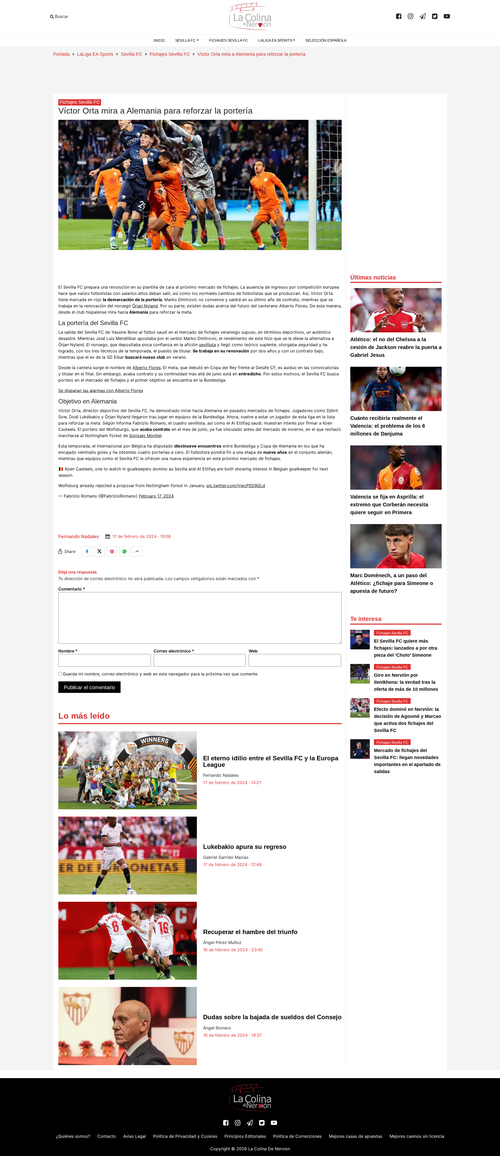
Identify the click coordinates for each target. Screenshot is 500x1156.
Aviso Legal (134, 1136)
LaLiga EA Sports (95, 54)
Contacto (106, 1136)
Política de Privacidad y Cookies (185, 1136)
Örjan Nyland (145, 305)
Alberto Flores (147, 367)
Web (253, 651)
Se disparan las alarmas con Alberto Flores (100, 390)
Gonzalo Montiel (145, 435)
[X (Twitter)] (435, 16)
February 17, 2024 (156, 496)
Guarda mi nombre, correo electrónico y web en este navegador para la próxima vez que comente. (160, 673)
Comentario (71, 589)
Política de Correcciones (297, 1136)
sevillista (207, 344)
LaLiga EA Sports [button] (275, 40)
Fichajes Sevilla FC (228, 40)
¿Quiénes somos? (73, 1136)
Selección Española (325, 40)
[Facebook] (399, 16)
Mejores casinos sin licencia (417, 1136)
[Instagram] (410, 16)
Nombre (68, 651)
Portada (61, 54)
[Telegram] (423, 16)
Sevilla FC (131, 54)
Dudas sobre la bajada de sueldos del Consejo (272, 1017)
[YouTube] (447, 16)
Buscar (61, 16)
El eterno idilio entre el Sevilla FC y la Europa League (270, 761)
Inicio (159, 40)
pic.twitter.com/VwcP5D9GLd (236, 485)
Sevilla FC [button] (185, 40)
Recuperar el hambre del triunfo (250, 931)
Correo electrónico (174, 651)
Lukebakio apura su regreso (244, 846)
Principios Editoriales (245, 1136)
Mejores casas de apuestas (355, 1136)
